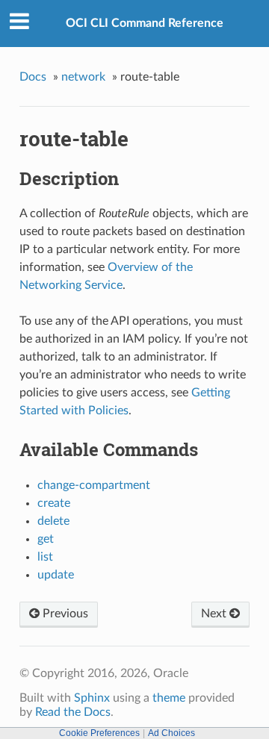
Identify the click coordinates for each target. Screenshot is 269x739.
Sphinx (92, 698)
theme (168, 698)
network (83, 77)
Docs (32, 77)
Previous (64, 614)
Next (215, 614)
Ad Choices (171, 733)
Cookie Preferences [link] (99, 733)
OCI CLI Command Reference (144, 23)
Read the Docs (73, 712)
